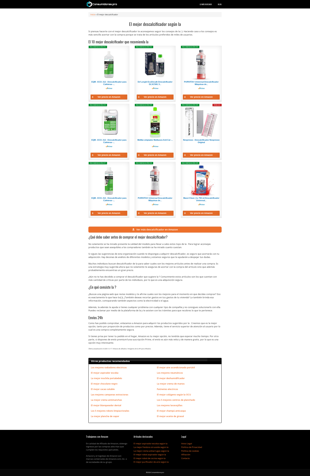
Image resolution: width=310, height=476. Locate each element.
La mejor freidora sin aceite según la (151, 447)
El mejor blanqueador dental (106, 405)
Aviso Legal (186, 443)
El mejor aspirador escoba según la (150, 443)
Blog (220, 4)
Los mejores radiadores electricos (109, 367)
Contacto (185, 458)
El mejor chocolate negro (104, 383)
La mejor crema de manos (171, 383)
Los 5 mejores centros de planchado (176, 399)
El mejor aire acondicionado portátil (176, 367)
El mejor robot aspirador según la (150, 454)
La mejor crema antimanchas (106, 399)
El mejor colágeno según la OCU (174, 394)
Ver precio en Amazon (109, 97)
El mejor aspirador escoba (104, 372)
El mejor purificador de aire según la (151, 462)
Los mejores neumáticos (170, 372)
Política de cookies (190, 450)
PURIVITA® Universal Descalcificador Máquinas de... (201, 83)
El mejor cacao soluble (103, 389)
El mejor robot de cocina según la (150, 458)
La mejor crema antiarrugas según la (151, 450)
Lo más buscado (206, 4)
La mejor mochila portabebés (106, 378)
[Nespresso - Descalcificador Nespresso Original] (201, 122)
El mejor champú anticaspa (171, 410)
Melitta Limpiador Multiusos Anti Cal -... (155, 140)
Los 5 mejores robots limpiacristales (110, 410)
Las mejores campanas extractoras (109, 394)
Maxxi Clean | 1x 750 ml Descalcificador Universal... (201, 199)
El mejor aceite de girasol (170, 416)
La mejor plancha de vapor (105, 416)
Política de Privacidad (191, 447)
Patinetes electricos (167, 389)
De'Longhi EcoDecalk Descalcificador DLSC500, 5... (155, 83)
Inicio (92, 14)
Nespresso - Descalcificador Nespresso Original (201, 141)
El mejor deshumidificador (171, 378)
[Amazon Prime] (109, 88)
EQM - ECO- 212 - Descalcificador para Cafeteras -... (108, 83)
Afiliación (185, 454)
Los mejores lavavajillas (169, 405)
